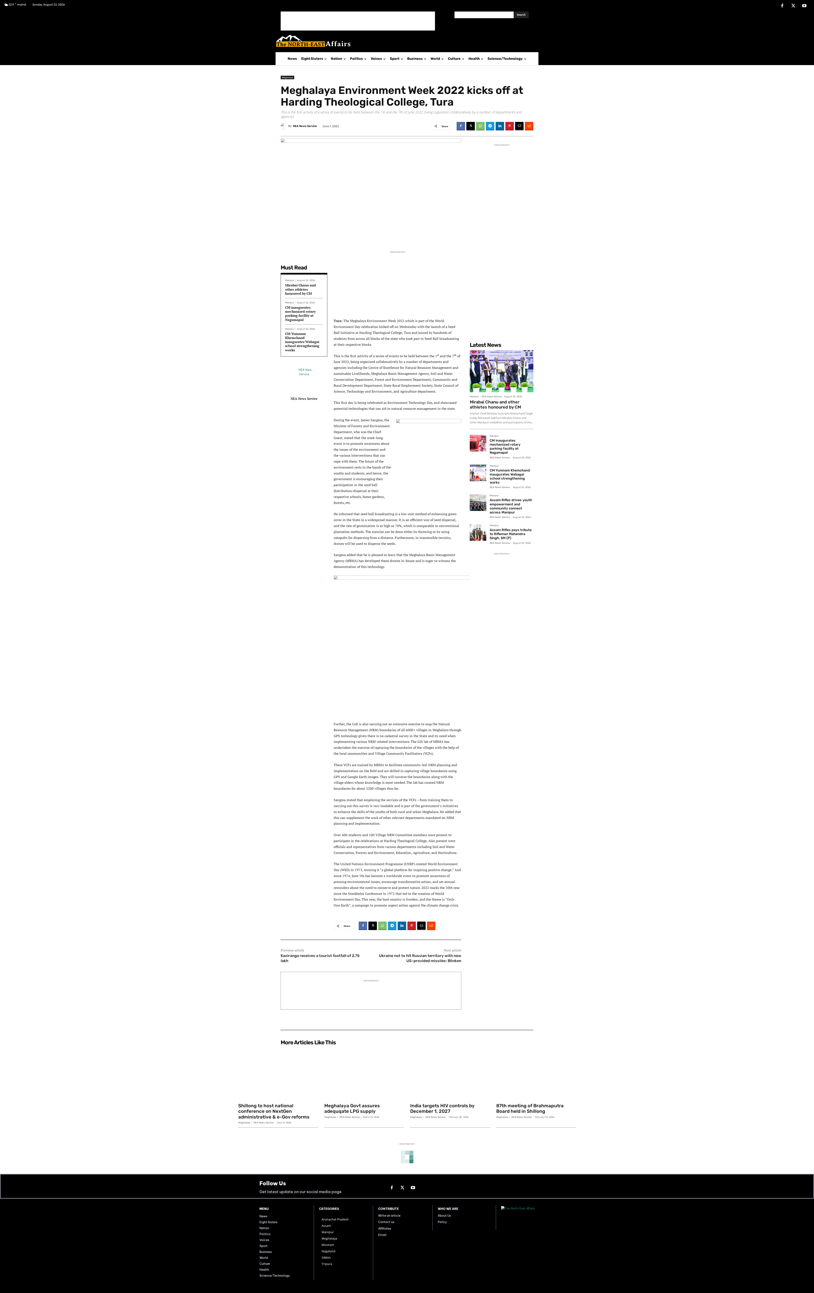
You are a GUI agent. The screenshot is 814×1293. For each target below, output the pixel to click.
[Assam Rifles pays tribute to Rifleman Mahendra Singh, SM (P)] (478, 532)
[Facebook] (782, 5)
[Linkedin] (500, 126)
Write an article (389, 1216)
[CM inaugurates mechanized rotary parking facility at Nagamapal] (478, 443)
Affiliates (384, 1228)
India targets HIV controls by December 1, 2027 (442, 1108)
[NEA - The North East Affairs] (528, 1217)
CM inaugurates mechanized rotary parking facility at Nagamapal (300, 313)
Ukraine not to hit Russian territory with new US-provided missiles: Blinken (420, 958)
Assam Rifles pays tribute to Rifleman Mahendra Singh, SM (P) (511, 534)
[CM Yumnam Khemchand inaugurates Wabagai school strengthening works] (478, 473)
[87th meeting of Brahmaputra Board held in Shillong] (536, 1074)
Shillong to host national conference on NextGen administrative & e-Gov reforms (273, 1111)
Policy (442, 1222)
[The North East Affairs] (404, 41)
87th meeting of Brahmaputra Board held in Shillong (530, 1108)
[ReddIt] (529, 126)
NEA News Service (305, 126)
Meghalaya (287, 77)
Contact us (386, 1222)
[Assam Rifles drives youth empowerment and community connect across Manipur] (478, 502)
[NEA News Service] (284, 126)
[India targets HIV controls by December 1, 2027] (450, 1074)
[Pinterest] (509, 126)
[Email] (519, 126)
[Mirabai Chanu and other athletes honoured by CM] (501, 371)
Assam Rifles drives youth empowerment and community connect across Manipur (511, 506)
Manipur (289, 280)
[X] (793, 5)
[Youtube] (804, 5)
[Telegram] (490, 126)
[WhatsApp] (480, 126)
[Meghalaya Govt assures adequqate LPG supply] (364, 1074)
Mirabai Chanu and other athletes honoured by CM (300, 289)
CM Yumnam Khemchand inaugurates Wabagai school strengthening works (302, 341)
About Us (444, 1216)
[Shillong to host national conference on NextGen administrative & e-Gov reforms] (278, 1074)
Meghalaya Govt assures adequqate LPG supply (352, 1108)
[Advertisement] (358, 21)
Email (382, 1235)
